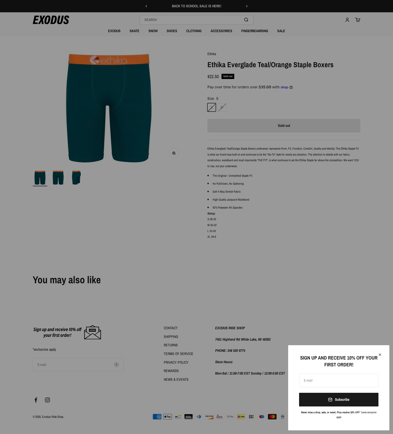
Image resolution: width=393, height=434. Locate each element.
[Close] (380, 354)
